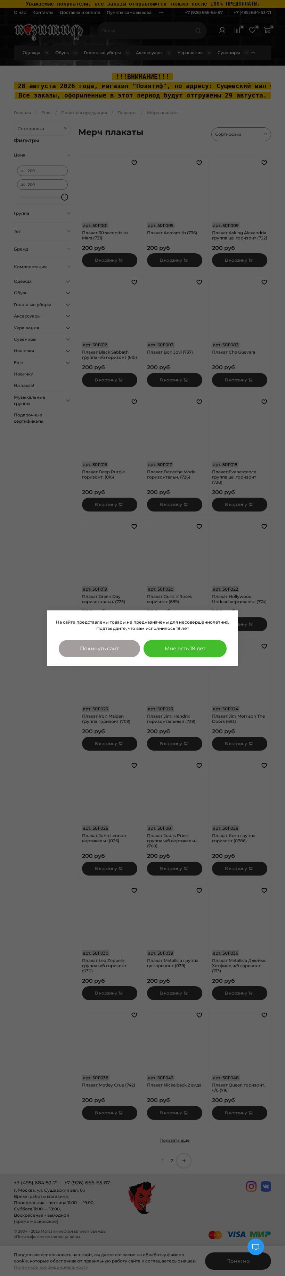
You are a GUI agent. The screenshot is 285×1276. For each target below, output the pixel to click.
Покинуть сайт (99, 648)
